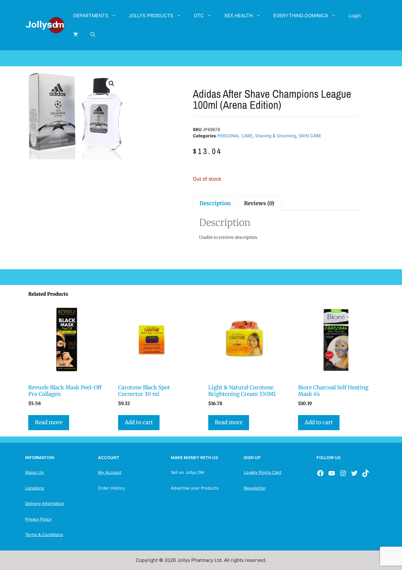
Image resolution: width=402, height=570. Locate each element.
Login (355, 16)
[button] (111, 83)
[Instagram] (343, 473)
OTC (199, 16)
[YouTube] (331, 473)
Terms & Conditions (44, 534)
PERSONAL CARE (235, 135)
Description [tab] (215, 203)
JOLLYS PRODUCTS (151, 16)
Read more (48, 422)
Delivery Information (44, 503)
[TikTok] (365, 473)
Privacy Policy (38, 519)
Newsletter (255, 488)
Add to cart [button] (139, 422)
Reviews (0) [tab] (259, 203)
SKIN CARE (310, 135)
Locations (34, 488)
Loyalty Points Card (262, 472)
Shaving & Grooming (275, 135)
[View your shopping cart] (75, 34)
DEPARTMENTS (90, 16)
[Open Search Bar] (92, 34)
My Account (110, 472)
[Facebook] (320, 473)
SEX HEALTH (238, 16)
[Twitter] (354, 473)
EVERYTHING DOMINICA (300, 16)
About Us (34, 472)
